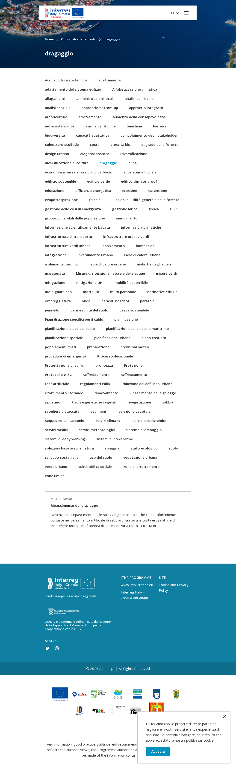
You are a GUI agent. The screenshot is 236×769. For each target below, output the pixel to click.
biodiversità (55, 135)
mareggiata (55, 273)
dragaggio (108, 163)
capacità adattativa (92, 135)
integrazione (56, 255)
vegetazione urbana (140, 457)
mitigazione (55, 282)
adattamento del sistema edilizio (73, 89)
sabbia (167, 402)
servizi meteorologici (97, 429)
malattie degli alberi (154, 264)
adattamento (109, 80)
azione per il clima (100, 126)
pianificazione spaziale (64, 337)
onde (86, 301)
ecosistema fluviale (140, 172)
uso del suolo (101, 457)
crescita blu (120, 144)
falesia (94, 199)
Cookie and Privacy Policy (174, 587)
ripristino (52, 402)
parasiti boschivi (115, 301)
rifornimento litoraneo (64, 393)
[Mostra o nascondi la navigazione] (186, 12)
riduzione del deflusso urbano (148, 383)
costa (95, 144)
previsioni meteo (135, 347)
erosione (129, 190)
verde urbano (56, 466)
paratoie (147, 301)
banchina (134, 126)
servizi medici (56, 429)
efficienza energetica (93, 190)
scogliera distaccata (62, 411)
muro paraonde (123, 291)
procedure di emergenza (65, 356)
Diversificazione (133, 153)
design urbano (57, 153)
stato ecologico (144, 448)
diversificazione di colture (66, 163)
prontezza (104, 365)
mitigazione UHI (89, 282)
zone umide (55, 475)
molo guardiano (58, 291)
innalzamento (113, 245)
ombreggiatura (58, 301)
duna (132, 163)
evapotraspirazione (61, 199)
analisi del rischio (139, 98)
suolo (173, 448)
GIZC (174, 209)
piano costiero (154, 337)
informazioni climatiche (141, 227)
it (173, 13)
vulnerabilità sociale (95, 466)
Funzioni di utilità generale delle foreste (145, 199)
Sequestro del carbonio (64, 420)
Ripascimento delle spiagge (153, 393)
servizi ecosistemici (149, 420)
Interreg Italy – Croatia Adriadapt (134, 595)
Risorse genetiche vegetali (94, 402)
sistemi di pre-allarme (114, 439)
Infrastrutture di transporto (68, 236)
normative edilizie (162, 291)
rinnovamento (106, 393)
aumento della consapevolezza (139, 117)
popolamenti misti (60, 347)
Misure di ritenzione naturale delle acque (110, 273)
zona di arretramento (141, 466)
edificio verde (98, 181)
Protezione (133, 365)
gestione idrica (124, 209)
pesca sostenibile (134, 310)
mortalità (91, 291)
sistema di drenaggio (144, 429)
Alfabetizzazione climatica (134, 89)
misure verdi (166, 273)
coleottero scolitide (62, 144)
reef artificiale (57, 383)
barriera (159, 126)
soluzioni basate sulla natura (69, 448)
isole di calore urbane (108, 264)
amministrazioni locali (95, 98)
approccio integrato (146, 107)
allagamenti (55, 98)
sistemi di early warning (65, 439)
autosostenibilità (59, 126)
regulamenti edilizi (96, 383)
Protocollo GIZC (58, 374)
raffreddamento (96, 374)
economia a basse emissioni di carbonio (78, 172)
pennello (52, 310)
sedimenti (99, 411)
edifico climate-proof (139, 181)
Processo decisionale (115, 356)
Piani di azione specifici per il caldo (74, 319)
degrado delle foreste (159, 144)
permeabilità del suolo (89, 310)
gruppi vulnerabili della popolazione (75, 218)
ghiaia (153, 209)
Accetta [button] (158, 751)
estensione (157, 190)
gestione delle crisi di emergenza (73, 209)
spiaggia (112, 448)
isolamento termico (62, 264)
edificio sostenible (60, 181)
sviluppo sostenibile (62, 457)
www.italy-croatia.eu (137, 584)
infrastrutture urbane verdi (126, 236)
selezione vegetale (134, 411)
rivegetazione (139, 402)
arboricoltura (56, 117)
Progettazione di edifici (65, 365)
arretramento (90, 117)
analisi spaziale (58, 107)
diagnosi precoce (94, 153)
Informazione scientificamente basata (77, 227)
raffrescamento (134, 374)
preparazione (98, 347)
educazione (54, 190)
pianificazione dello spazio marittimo (137, 328)
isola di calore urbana (142, 255)
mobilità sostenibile (131, 282)
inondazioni (146, 245)
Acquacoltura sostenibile (66, 80)
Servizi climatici (108, 420)
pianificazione (126, 319)
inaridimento (127, 218)
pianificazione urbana (112, 337)
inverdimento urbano (95, 255)
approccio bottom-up (100, 107)
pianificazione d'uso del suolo (70, 328)
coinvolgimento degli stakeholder (149, 135)
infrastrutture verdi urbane (68, 245)
